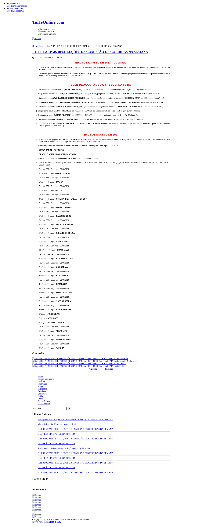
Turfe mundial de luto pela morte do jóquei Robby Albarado (64, 448)
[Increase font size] (46, 29)
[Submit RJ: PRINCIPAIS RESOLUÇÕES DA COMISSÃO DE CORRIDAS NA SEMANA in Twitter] (79, 363)
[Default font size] (46, 31)
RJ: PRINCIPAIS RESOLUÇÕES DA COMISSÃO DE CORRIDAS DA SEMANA (75, 429)
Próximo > (110, 369)
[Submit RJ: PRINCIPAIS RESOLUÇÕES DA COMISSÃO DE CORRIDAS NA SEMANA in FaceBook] (80, 358)
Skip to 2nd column (15, 11)
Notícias (42, 46)
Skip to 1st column (15, 8)
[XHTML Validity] (55, 522)
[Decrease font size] (47, 34)
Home (35, 46)
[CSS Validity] (39, 522)
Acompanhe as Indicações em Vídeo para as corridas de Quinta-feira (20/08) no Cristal (75, 419)
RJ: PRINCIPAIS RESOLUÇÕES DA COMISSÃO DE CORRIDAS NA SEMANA (90, 52)
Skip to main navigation (17, 6)
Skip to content (13, 3)
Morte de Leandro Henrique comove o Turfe (57, 424)
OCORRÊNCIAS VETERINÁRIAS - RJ (56, 434)
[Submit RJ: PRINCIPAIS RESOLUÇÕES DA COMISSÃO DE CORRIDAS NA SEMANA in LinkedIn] (79, 366)
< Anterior (92, 369)
